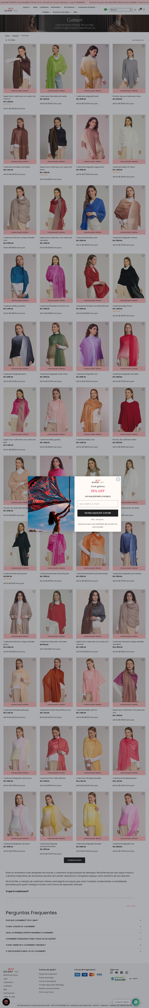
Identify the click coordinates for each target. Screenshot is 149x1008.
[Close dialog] (118, 479)
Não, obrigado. (97, 519)
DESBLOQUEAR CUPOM (98, 513)
